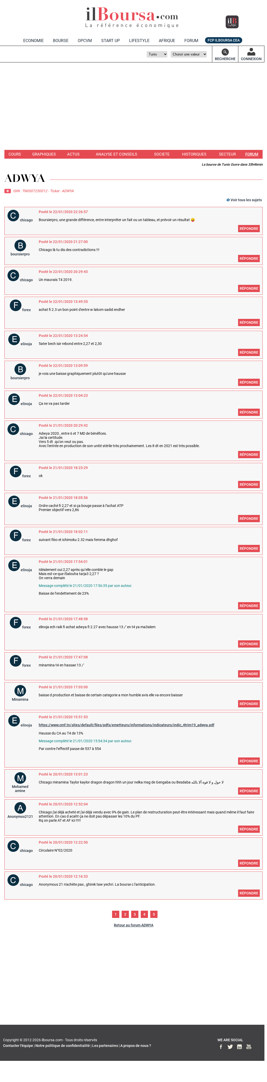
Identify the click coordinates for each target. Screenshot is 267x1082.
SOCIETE (162, 154)
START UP (110, 40)
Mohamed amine (20, 789)
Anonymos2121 (20, 816)
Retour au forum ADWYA (133, 925)
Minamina (20, 699)
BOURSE (60, 40)
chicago (26, 220)
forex (26, 310)
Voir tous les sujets (246, 200)
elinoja (26, 344)
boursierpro (20, 254)
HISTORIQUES (194, 154)
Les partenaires (105, 1046)
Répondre (249, 229)
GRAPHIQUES (44, 154)
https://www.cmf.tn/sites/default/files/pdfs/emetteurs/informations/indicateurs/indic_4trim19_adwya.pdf (126, 725)
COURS (15, 154)
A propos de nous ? (135, 1046)
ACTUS (73, 154)
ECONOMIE (33, 40)
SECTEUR (227, 154)
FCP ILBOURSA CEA (224, 40)
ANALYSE (116, 154)
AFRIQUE (167, 40)
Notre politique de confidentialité (62, 1046)
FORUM (191, 40)
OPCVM (85, 40)
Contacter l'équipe (18, 1046)
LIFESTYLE (139, 40)
